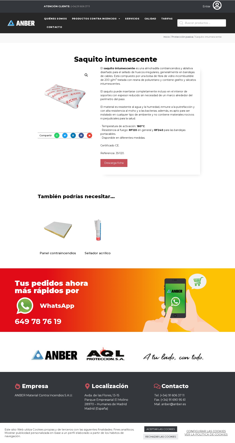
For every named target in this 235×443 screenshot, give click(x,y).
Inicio (167, 36)
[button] (56, 135)
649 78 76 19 (38, 321)
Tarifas (167, 18)
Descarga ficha (114, 163)
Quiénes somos (55, 18)
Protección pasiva (182, 36)
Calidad (150, 18)
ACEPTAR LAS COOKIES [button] (161, 429)
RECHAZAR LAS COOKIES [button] (160, 436)
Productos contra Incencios (94, 18)
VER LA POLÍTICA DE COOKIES (206, 434)
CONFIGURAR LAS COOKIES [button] (206, 431)
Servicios (132, 18)
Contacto (54, 27)
